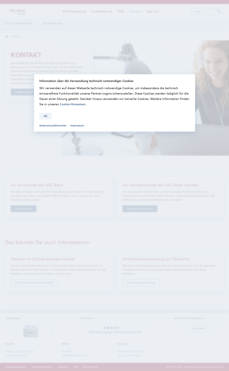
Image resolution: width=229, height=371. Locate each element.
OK (45, 116)
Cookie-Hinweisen (72, 104)
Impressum (77, 125)
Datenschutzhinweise (52, 125)
